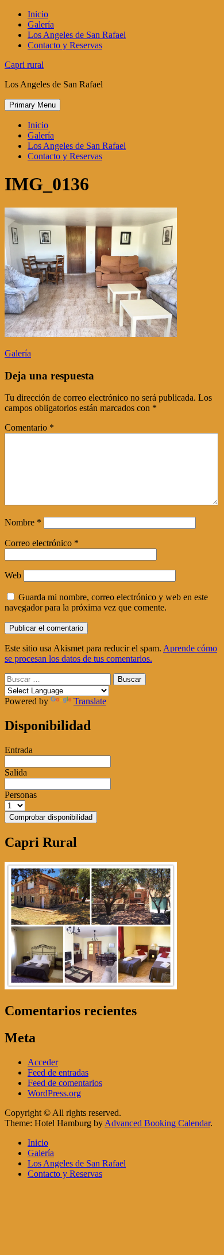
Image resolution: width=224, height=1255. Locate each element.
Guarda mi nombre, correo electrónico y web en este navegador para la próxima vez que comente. (106, 602)
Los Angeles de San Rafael (77, 35)
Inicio (38, 14)
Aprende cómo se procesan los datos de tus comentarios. (111, 653)
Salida (16, 772)
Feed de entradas (58, 1072)
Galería (41, 24)
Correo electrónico (42, 543)
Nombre (23, 522)
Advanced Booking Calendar (157, 1123)
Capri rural (24, 65)
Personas (21, 795)
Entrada (19, 750)
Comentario (29, 427)
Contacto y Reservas (65, 45)
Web (13, 575)
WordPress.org (54, 1093)
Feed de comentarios (65, 1083)
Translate (90, 701)
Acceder (43, 1062)
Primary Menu (32, 105)
